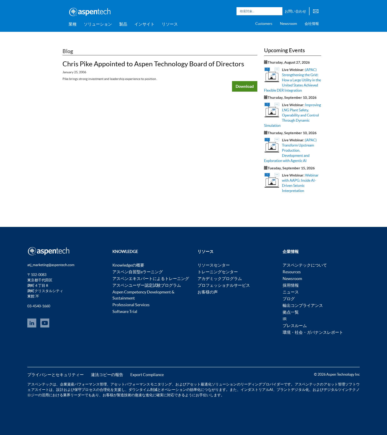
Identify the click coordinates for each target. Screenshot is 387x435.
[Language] (315, 10)
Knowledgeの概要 (128, 265)
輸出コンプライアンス (303, 305)
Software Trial (124, 311)
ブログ (289, 298)
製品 (123, 24)
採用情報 (291, 285)
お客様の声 (208, 292)
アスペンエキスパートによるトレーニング (150, 278)
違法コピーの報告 (107, 374)
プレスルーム (295, 325)
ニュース (291, 292)
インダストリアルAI (257, 390)
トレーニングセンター (218, 271)
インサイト (144, 24)
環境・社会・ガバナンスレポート (313, 332)
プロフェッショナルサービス (224, 285)
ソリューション (98, 24)
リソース (170, 24)
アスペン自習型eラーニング (137, 271)
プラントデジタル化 (293, 390)
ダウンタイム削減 (143, 390)
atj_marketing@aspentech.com (50, 265)
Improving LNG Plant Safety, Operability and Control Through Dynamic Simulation (292, 115)
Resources (292, 271)
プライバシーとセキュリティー (55, 374)
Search (277, 11)
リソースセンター (214, 265)
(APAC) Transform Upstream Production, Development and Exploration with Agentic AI (290, 150)
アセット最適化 (199, 384)
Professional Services (131, 304)
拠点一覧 (291, 312)
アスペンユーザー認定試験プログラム (146, 285)
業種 (73, 24)
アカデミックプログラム (220, 278)
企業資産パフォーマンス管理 (83, 384)
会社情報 (312, 24)
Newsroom (288, 24)
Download (245, 86)
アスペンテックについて (305, 265)
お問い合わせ (295, 11)
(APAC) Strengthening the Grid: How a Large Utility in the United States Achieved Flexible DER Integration (292, 80)
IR (285, 319)
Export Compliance (147, 374)
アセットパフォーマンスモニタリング (141, 384)
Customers (263, 24)
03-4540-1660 (38, 306)
